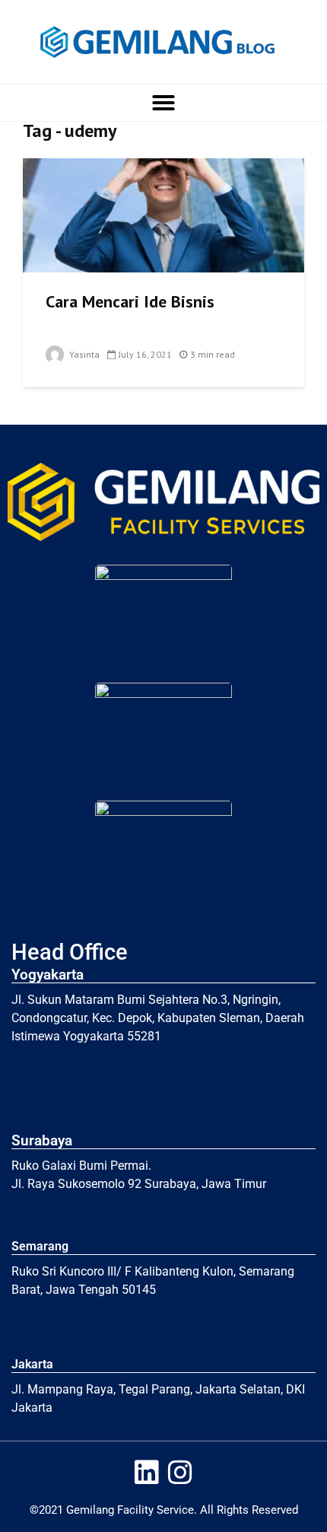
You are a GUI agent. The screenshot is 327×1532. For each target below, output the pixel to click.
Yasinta (83, 354)
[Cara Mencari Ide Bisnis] (163, 213)
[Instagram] (180, 1473)
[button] (163, 102)
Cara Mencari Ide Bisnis (130, 301)
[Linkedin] (147, 1473)
